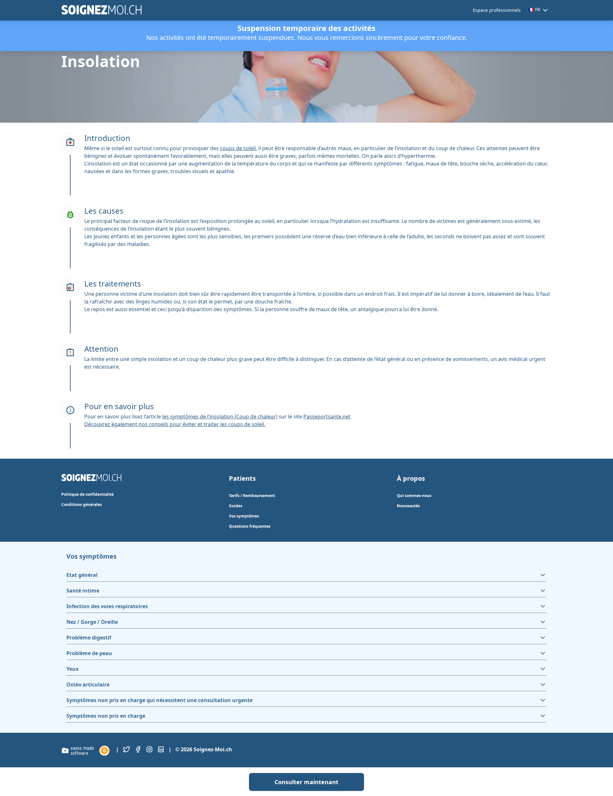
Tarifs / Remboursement (252, 495)
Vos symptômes (244, 516)
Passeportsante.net (327, 416)
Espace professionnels (497, 10)
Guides (235, 506)
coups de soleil (238, 148)
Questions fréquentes (249, 526)
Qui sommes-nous (414, 495)
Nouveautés (408, 506)
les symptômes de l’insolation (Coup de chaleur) (219, 416)
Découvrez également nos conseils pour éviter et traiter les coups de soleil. (174, 424)
